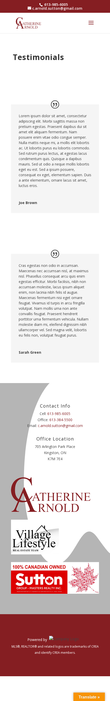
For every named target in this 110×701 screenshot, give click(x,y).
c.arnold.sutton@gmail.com (60, 425)
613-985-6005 (56, 4)
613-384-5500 (60, 419)
